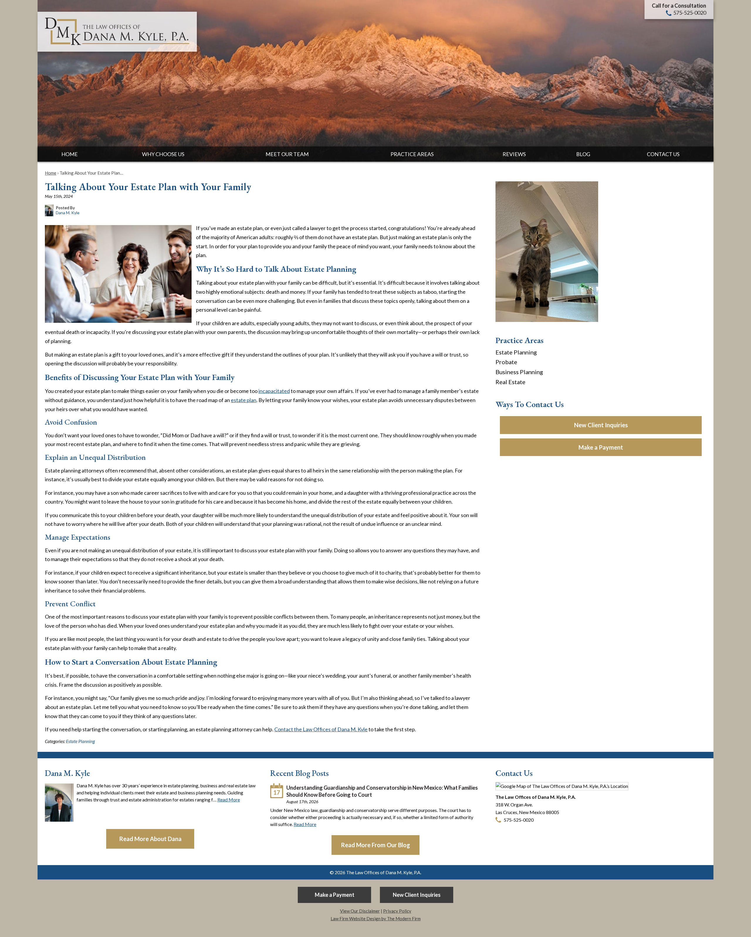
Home (69, 154)
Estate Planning (80, 741)
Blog (583, 154)
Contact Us (663, 154)
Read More (228, 799)
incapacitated (274, 391)
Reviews (514, 154)
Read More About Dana (150, 838)
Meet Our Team (287, 154)
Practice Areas (412, 154)
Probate (506, 361)
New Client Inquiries (601, 424)
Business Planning (519, 371)
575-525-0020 (689, 12)
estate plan (243, 400)
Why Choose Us (163, 154)
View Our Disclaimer (360, 911)
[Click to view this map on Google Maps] (561, 786)
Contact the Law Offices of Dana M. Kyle (321, 729)
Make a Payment (601, 447)
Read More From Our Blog (375, 844)
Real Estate (510, 381)
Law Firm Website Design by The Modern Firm (376, 918)
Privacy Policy (397, 911)
